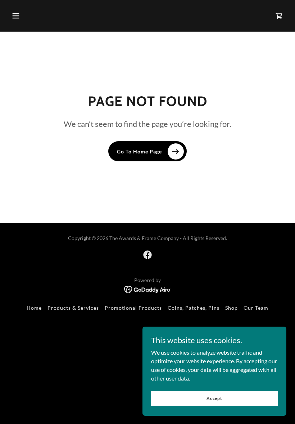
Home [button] (34, 308)
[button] (16, 16)
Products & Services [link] (73, 308)
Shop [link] (231, 308)
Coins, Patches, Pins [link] (193, 308)
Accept (214, 398)
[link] (147, 255)
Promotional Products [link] (133, 308)
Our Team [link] (256, 308)
